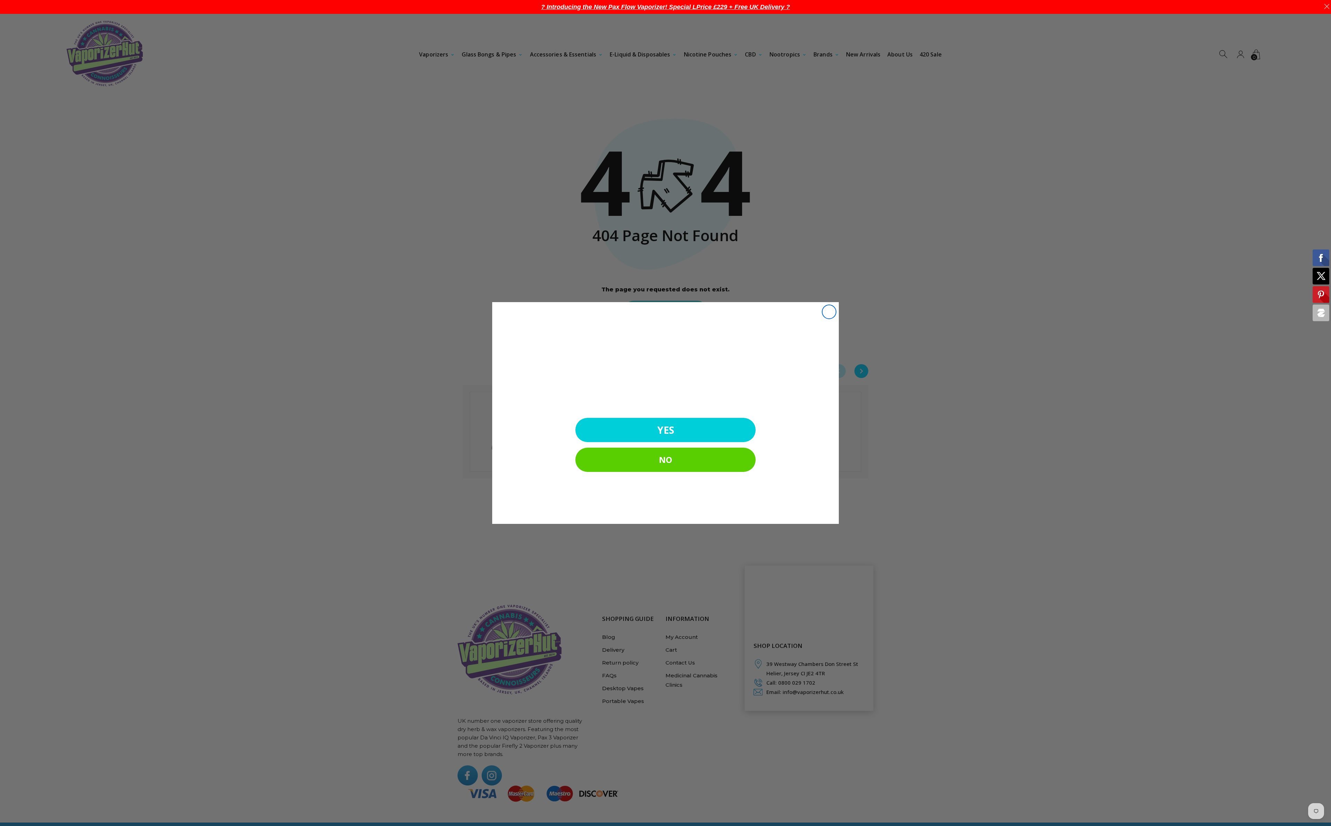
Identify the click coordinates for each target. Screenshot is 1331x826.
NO (665, 459)
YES (665, 430)
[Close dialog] (829, 312)
